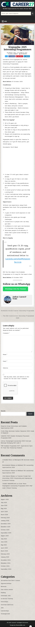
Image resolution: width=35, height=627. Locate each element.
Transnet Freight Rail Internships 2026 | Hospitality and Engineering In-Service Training (17, 478)
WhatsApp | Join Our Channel (15, 289)
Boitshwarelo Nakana (8, 465)
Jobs (2, 608)
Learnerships (5, 611)
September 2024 (6, 569)
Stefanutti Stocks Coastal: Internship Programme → (17, 312)
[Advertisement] (17, 161)
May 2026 (4, 508)
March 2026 (4, 515)
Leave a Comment (14, 53)
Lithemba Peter (7, 460)
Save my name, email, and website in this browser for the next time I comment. (16, 378)
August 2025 (5, 536)
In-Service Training (7, 599)
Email (5, 361)
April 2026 (4, 512)
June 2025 (4, 542)
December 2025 (5, 524)
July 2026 (4, 502)
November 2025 (5, 527)
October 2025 (5, 530)
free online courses (7, 590)
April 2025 (4, 548)
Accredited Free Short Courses (10, 580)
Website (5, 368)
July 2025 (4, 539)
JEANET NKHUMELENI (9, 484)
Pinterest (20, 56)
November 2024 (5, 563)
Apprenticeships (6, 583)
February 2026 (5, 518)
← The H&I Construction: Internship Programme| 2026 (17, 317)
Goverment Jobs (6, 596)
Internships (24, 54)
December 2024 (6, 560)
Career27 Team (12, 52)
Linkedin (27, 56)
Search (3, 411)
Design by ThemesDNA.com (17, 625)
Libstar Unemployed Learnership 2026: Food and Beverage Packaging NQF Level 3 (16, 442)
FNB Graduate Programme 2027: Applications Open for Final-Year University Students (16, 447)
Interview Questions (7, 605)
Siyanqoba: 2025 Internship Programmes (17, 48)
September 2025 (6, 533)
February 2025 (5, 554)
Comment (6, 333)
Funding (3, 593)
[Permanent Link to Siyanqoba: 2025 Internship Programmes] (17, 35)
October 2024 (5, 566)
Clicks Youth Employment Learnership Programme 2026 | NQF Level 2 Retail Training (17, 486)
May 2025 (4, 545)
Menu (5, 21)
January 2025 (5, 557)
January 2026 (5, 521)
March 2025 (4, 551)
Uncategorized (5, 614)
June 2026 (4, 505)
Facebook (12, 56)
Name (5, 354)
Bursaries (3, 586)
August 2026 (5, 499)
